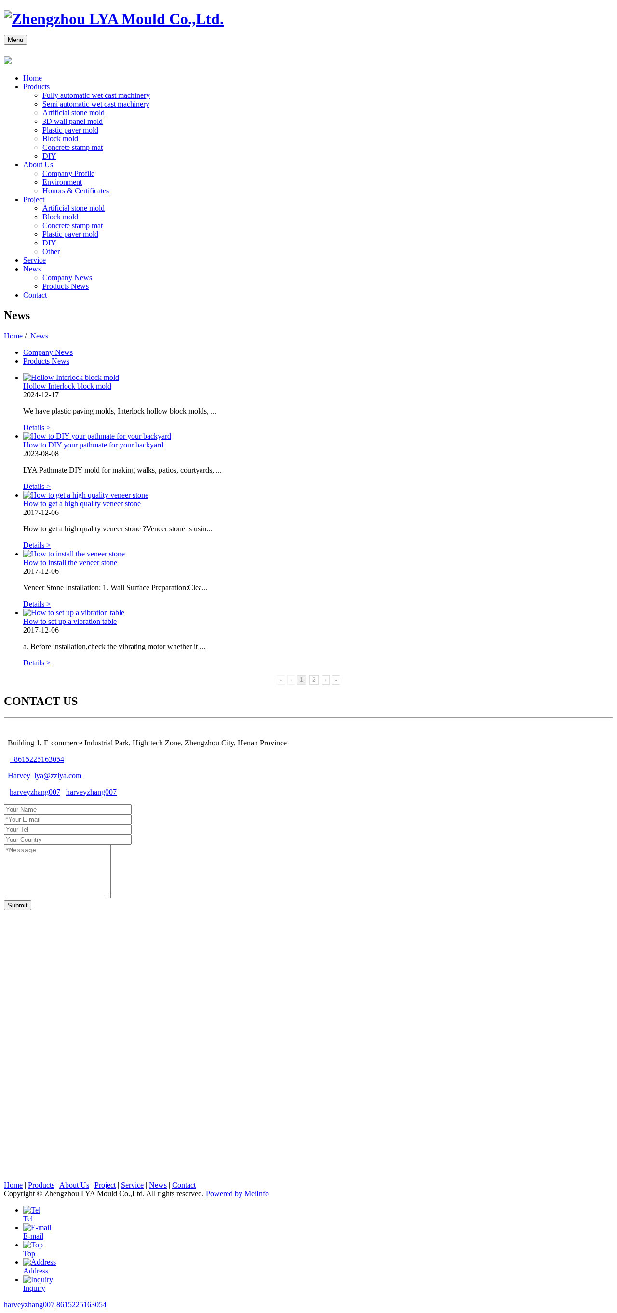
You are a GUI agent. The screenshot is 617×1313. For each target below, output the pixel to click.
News (32, 269)
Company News (67, 277)
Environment (62, 182)
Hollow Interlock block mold (67, 386)
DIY (49, 156)
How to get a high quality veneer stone (82, 504)
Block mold (60, 139)
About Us (38, 165)
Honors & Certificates (75, 191)
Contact (35, 295)
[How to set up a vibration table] (73, 613)
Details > (37, 427)
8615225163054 (81, 1304)
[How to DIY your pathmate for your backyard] (97, 436)
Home (32, 78)
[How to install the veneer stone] (74, 554)
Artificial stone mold (73, 112)
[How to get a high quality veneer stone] (85, 495)
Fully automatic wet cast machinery (96, 95)
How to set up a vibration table (70, 621)
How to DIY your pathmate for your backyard (93, 445)
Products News (65, 286)
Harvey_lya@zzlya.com (44, 776)
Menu (15, 39)
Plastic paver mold (70, 130)
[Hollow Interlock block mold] (71, 377)
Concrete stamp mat (72, 147)
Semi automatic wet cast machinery (95, 104)
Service (34, 260)
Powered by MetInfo (237, 1194)
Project (33, 199)
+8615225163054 (37, 759)
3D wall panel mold (72, 121)
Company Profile (68, 173)
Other (51, 251)
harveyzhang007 (35, 792)
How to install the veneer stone (70, 562)
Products (36, 86)
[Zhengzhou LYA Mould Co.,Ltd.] (114, 18)
